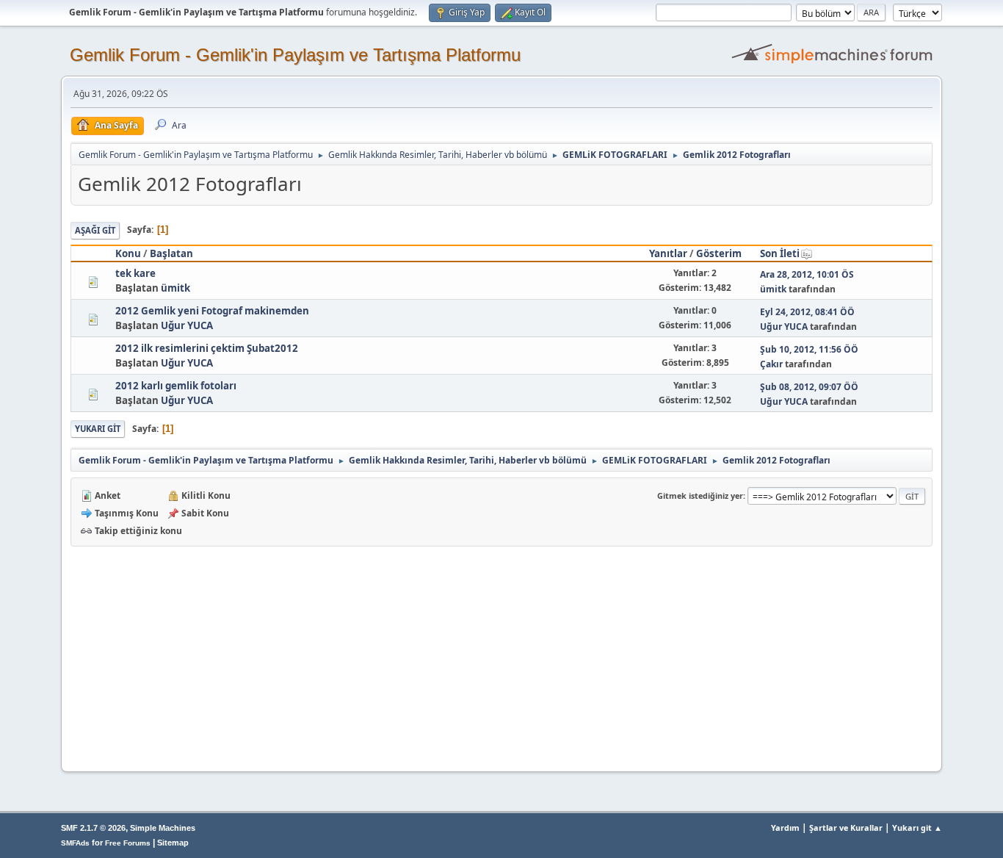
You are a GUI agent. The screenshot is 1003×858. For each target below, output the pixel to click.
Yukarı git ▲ (917, 827)
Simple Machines (162, 827)
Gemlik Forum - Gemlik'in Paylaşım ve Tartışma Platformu (295, 55)
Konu (128, 253)
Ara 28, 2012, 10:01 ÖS (807, 274)
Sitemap (173, 842)
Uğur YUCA (187, 325)
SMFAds (75, 843)
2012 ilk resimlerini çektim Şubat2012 (206, 348)
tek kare (135, 273)
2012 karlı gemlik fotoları (175, 385)
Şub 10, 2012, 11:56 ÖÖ (809, 349)
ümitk (175, 288)
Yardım (785, 827)
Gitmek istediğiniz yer (700, 495)
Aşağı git (95, 230)
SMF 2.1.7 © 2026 (93, 827)
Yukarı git (97, 428)
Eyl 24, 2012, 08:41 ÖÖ (807, 312)
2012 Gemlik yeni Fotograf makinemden (212, 310)
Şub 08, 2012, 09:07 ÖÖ (809, 387)
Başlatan (171, 253)
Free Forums (128, 843)
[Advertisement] (501, 657)
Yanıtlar (668, 253)
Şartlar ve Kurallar (846, 827)
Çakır (771, 364)
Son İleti (780, 253)
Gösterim (719, 253)
